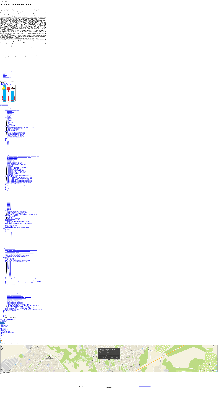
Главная (2, 324)
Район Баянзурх (10, 120)
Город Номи (9, 118)
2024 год (9, 142)
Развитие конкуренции (11, 190)
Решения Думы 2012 (9, 232)
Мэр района (9, 151)
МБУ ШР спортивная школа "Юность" (14, 289)
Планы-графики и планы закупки (13, 218)
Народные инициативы (9, 139)
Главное (6, 224)
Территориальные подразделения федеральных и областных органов (20, 127)
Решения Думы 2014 (9, 234)
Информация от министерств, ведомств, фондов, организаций (17, 227)
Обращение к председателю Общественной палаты (17, 256)
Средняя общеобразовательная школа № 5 (15, 303)
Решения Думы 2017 (9, 237)
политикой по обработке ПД (144, 386)
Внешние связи (8, 117)
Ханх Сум (9, 119)
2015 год (9, 197)
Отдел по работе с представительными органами (16, 171)
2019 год (9, 202)
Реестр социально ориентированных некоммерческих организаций (18, 175)
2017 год (9, 271)
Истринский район (11, 125)
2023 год (9, 141)
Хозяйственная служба (11, 174)
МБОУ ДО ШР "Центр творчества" (14, 295)
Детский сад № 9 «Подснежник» (13, 285)
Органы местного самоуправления (11, 176)
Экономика (9, 111)
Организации (7, 126)
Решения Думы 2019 (9, 239)
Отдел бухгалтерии (11, 161)
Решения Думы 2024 (9, 244)
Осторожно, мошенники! (10, 226)
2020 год (9, 203)
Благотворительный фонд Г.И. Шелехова (13, 254)
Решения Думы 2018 (9, 238)
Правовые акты (6, 257)
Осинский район (10, 122)
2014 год (9, 274)
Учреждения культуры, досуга (13, 130)
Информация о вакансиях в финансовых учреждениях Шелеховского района (22, 214)
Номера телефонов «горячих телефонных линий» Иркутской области (18, 223)
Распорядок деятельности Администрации (13, 183)
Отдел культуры (10, 166)
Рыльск (8, 121)
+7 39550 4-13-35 (3, 320)
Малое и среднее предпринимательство (12, 191)
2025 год (9, 143)
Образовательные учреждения (13, 129)
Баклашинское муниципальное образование (15, 134)
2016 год (9, 272)
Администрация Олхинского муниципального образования (18, 179)
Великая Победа (8, 108)
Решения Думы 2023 (9, 243)
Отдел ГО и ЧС (10, 165)
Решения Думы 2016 (9, 236)
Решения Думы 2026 (9, 247)
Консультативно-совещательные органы (13, 186)
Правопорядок (8, 187)
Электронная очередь (4, 338)
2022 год (9, 205)
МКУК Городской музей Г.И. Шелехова (15, 296)
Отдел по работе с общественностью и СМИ (16, 170)
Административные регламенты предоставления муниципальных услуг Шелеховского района (23, 280)
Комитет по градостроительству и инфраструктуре (17, 164)
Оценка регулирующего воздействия (12, 148)
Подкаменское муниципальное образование (15, 136)
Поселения (7, 131)
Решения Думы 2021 (9, 241)
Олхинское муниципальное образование (15, 135)
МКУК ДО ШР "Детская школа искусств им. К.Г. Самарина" (19, 304)
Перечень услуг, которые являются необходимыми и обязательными (18, 308)
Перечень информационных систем (12, 219)
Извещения (9, 217)
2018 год (9, 201)
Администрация (6, 146)
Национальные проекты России (11, 225)
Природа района (10, 114)
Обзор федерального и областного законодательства (15, 277)
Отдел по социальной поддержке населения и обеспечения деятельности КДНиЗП (23, 156)
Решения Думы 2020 (9, 240)
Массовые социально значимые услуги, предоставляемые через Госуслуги (19, 307)
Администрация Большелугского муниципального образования (19, 178)
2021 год (9, 204)
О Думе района (8, 229)
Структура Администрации (10, 150)
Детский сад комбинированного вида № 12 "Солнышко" (18, 306)
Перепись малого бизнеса (12, 195)
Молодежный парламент (10, 230)
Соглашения (7, 231)
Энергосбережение (8, 188)
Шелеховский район (4, 325)
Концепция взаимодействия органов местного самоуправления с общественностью (21, 250)
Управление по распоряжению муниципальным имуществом (19, 157)
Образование (9, 113)
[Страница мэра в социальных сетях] (0, 342)
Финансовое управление (12, 159)
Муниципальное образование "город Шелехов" (16, 132)
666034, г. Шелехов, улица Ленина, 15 (7, 319)
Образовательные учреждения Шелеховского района (17, 212)
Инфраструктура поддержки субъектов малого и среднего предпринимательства (23, 193)
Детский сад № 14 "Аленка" (12, 287)
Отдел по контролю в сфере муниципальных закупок (17, 167)
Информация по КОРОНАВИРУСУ (12, 215)
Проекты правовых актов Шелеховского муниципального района (17, 260)
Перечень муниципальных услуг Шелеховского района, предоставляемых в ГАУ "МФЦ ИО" (23, 281)
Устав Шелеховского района (10, 259)
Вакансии (7, 210)
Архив (1, 337)
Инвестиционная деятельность (11, 189)
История (6, 109)
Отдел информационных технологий (14, 162)
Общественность (6, 248)
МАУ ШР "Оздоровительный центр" (14, 299)
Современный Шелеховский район (12, 110)
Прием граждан (8, 184)
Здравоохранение (10, 112)
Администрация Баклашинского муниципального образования (19, 181)
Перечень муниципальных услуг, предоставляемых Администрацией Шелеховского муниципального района (26, 282)
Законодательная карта (9, 258)
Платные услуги (8, 283)
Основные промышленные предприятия (15, 128)
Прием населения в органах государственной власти (17, 185)
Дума (4, 228)
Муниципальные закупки (10, 216)
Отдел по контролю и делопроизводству (15, 168)
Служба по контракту (9, 222)
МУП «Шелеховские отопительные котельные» (16, 298)
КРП (4, 311)
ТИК (4, 312)
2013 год (9, 275)
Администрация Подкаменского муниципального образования (19, 180)
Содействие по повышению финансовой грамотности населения (17, 221)
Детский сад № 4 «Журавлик (12, 300)
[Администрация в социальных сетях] (0, 340)
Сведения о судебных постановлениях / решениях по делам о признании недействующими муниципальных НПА (27, 278)
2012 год (9, 276)
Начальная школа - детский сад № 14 (14, 301)
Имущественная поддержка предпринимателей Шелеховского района (20, 194)
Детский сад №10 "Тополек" (12, 286)
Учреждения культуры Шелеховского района (16, 213)
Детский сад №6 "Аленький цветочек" (14, 284)
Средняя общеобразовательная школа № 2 (15, 302)
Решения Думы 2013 (9, 233)
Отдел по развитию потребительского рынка (16, 172)
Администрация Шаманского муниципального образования (19, 182)
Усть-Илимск (9, 124)
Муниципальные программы (10, 196)
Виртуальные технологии (12, 344)
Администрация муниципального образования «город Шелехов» (20, 177)
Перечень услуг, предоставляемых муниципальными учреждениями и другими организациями (23, 309)
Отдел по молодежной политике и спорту (15, 169)
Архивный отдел (10, 160)
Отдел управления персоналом (13, 173)
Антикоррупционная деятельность (9, 310)
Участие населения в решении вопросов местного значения (18, 251)
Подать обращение (8, 220)
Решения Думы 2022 (9, 242)
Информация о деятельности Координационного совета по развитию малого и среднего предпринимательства (28, 192)
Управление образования (12, 155)
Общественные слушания (10, 249)
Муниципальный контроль (10, 149)
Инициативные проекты (10, 140)
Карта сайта (2, 336)
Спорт (8, 116)
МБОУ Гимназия (10, 290)
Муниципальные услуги (7, 279)
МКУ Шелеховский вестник (12, 294)
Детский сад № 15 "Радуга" (12, 288)
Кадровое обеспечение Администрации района (16, 211)
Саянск (8, 123)
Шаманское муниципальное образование (15, 137)
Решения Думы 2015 (9, 235)
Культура (9, 115)
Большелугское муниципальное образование (16, 133)
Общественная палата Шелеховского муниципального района (17, 255)
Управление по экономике (12, 158)
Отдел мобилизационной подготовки (14, 163)
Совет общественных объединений (12, 252)
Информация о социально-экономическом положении (15, 138)
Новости (2, 334)
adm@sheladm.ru (3, 321)
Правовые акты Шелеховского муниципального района (16, 261)
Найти (13, 81)
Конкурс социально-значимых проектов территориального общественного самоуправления (23, 145)
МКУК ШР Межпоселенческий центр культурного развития (19, 297)
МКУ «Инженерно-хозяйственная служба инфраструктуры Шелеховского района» (23, 305)
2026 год (9, 144)
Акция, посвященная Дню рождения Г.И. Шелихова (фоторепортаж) (20, 253)
